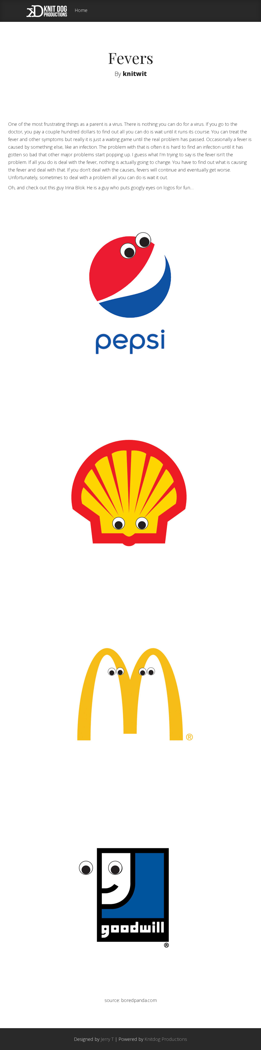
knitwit (135, 73)
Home (81, 10)
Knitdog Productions (166, 1039)
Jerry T (107, 1039)
